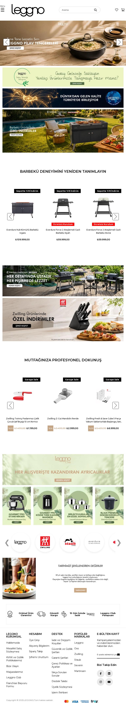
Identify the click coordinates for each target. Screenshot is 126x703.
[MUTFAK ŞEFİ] (16, 506)
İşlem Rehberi (60, 692)
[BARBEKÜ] (62, 280)
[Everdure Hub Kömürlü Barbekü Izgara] (22, 207)
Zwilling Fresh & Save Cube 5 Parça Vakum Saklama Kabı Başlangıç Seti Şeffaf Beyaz (103, 420)
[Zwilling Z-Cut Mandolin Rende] (63, 396)
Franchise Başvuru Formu (16, 685)
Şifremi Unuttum (38, 657)
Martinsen (80, 671)
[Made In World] (62, 98)
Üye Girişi (34, 640)
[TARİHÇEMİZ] (62, 578)
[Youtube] (109, 682)
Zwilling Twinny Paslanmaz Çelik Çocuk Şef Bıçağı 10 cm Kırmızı (22, 420)
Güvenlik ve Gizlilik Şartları (62, 651)
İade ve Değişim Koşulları (61, 642)
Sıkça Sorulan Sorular (59, 674)
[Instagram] (101, 682)
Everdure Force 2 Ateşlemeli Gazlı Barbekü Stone (103, 231)
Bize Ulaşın (12, 666)
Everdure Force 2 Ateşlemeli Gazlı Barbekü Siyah (63, 231)
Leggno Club (13, 677)
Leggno (79, 642)
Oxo (76, 648)
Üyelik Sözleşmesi (62, 686)
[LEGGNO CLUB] (62, 469)
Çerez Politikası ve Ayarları (62, 665)
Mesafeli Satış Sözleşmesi (14, 650)
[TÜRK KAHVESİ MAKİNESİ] (47, 506)
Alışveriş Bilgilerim (39, 645)
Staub (77, 659)
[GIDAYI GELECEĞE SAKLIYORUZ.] (62, 77)
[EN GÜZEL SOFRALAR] (78, 506)
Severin (78, 665)
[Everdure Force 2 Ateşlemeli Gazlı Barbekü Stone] (103, 207)
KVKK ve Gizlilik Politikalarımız (15, 659)
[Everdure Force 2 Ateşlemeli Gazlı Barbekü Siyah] (63, 207)
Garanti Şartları (60, 657)
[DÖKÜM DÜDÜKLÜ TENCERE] (109, 506)
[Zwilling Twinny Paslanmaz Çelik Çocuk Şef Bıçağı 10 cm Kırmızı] (22, 396)
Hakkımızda (13, 642)
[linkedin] (109, 673)
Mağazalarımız (14, 671)
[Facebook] (101, 673)
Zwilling (78, 654)
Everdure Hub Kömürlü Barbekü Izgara (22, 231)
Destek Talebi (59, 681)
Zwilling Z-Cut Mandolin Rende (63, 418)
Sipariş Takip (36, 651)
